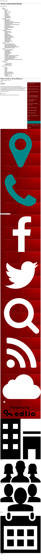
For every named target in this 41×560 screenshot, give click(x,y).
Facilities (6, 33)
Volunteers (6, 60)
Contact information (8, 29)
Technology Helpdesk (8, 65)
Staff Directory (7, 13)
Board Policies (7, 25)
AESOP (6, 68)
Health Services (7, 34)
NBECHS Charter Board (9, 21)
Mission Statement (8, 11)
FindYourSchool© (8, 50)
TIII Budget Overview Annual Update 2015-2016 (10, 94)
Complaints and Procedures (9, 58)
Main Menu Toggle (3, 6)
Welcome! (6, 9)
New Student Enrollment (9, 49)
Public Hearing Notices (9, 23)
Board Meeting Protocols (9, 27)
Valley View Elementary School (10, 44)
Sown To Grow (9, 63)
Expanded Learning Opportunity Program (12, 55)
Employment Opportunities (9, 72)
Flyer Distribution (8, 16)
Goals (6, 10)
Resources (6, 28)
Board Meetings (7, 20)
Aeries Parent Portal (8, 52)
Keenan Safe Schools (8, 73)
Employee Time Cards (8, 71)
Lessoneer (6, 74)
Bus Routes (7, 54)
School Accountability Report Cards (11, 57)
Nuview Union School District (11, 3)
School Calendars (8, 53)
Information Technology (9, 36)
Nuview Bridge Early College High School (12, 46)
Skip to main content (3, 0)
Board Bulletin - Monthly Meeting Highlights (12, 22)
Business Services (8, 31)
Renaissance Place (8, 64)
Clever (6, 62)
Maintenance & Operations (9, 37)
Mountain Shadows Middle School (10, 45)
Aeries (6, 67)
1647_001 (3, 93)
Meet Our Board (7, 19)
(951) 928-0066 (5, 212)
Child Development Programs (10, 47)
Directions (6, 14)
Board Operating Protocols (9, 26)
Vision (6, 12)
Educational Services (8, 32)
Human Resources (8, 35)
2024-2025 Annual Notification (10, 56)
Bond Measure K (8, 17)
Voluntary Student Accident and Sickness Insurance (13, 59)
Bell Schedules (7, 51)
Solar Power (8, 403)
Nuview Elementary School (9, 43)
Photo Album (7, 15)
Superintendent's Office (9, 40)
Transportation (7, 41)
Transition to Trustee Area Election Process (12, 24)
